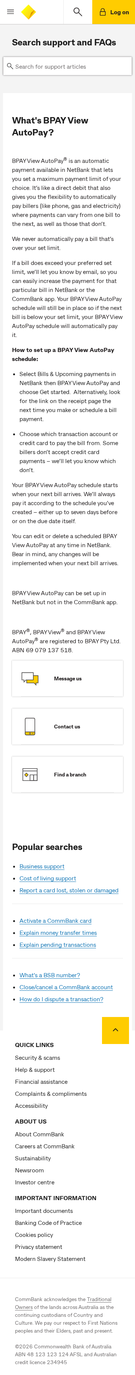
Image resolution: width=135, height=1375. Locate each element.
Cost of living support (48, 878)
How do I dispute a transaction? (61, 998)
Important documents (44, 1210)
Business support (42, 866)
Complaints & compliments (51, 1093)
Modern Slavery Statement (50, 1258)
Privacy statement (38, 1246)
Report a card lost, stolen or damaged (69, 890)
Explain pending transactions (58, 944)
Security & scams (37, 1057)
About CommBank (39, 1133)
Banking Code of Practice (48, 1222)
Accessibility (31, 1105)
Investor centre (34, 1181)
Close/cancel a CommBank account (66, 986)
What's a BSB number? (50, 974)
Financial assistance (41, 1081)
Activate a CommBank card (56, 920)
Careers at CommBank (45, 1145)
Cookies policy (34, 1234)
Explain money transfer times (58, 932)
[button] (7, 12)
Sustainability (33, 1157)
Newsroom (29, 1169)
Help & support (35, 1069)
